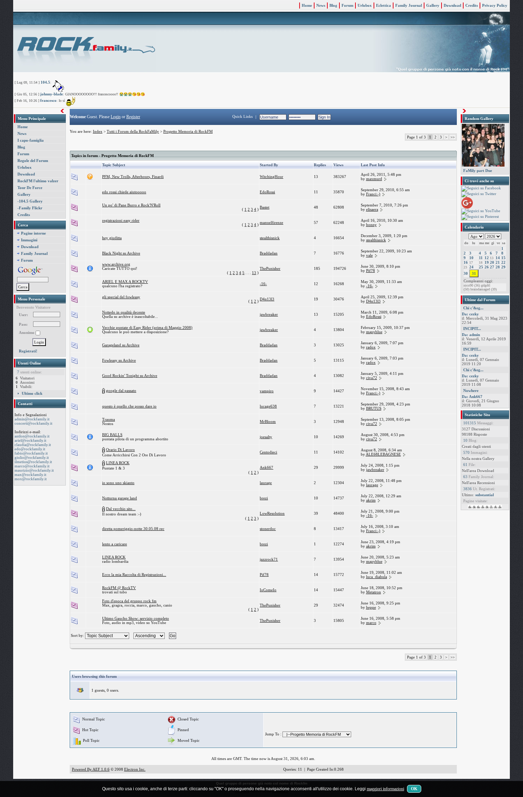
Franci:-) (373, 194)
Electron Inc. (135, 769)
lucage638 (268, 406)
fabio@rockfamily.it (31, 453)
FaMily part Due (477, 170)
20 (492, 262)
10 (471, 258)
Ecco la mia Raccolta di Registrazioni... (134, 574)
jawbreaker (269, 314)
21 (498, 262)
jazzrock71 (269, 559)
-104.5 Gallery (30, 201)
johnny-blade (51, 94)
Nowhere (471, 390)
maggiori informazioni (385, 788)
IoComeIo (268, 590)
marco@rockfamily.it (32, 466)
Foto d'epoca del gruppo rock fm (129, 601)
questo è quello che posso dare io (129, 406)
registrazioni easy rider (120, 220)
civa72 (371, 378)
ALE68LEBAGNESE (383, 454)
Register (133, 116)
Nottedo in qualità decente (123, 312)
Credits (471, 5)
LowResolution (272, 513)
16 (466, 262)
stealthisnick (270, 238)
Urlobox (365, 5)
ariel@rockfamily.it (30, 440)
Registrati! (28, 351)
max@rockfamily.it (30, 474)
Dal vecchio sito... (121, 509)
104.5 (45, 82)
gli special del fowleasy (121, 297)
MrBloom (268, 421)
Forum (347, 5)
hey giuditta (112, 238)
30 (466, 273)
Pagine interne (33, 233)
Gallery (432, 5)
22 (503, 262)
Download (452, 5)
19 (487, 262)
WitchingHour (271, 176)
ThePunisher (270, 268)
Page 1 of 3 (416, 137)
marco (371, 622)
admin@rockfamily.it (32, 419)
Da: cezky (470, 314)
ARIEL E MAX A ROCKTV (125, 281)
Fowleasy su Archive (119, 360)
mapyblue (374, 332)
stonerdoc (268, 528)
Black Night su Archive (121, 253)
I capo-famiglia (30, 140)
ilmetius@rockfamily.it (33, 462)
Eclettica (383, 5)
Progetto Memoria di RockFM (188, 131)
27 (492, 267)
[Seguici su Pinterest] (480, 217)
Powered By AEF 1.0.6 (91, 769)
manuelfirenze (271, 222)
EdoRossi (267, 192)
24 (471, 267)
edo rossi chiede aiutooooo (124, 192)
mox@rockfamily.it (31, 479)
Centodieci (268, 452)
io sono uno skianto (118, 483)
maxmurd (374, 179)
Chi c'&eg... (473, 308)
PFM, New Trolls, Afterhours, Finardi (133, 176)
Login (116, 116)
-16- (263, 284)
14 (498, 258)
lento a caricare (114, 544)
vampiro (267, 391)
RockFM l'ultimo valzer (37, 181)
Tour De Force (29, 187)
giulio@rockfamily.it (32, 457)
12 (487, 258)
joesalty (266, 437)
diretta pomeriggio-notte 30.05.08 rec (133, 528)
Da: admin (471, 334)
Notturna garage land (119, 498)
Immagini (29, 240)
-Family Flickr (29, 208)
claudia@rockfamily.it (33, 444)
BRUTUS (373, 408)
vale (369, 255)
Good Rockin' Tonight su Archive (129, 375)
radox (371, 347)
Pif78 (370, 270)
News (320, 5)
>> (452, 137)
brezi (264, 498)
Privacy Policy (494, 5)
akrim (371, 500)
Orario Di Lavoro (120, 449)
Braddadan (269, 253)
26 (487, 267)
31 (474, 273)
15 (503, 258)
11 (481, 258)
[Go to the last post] (385, 179)
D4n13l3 (267, 299)
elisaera (372, 209)
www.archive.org (116, 264)
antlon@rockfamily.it (32, 436)
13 (254, 273)
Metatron (373, 592)
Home (307, 5)
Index (97, 131)
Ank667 (266, 467)
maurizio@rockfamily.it (34, 470)
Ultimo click (32, 393)
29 (503, 267)
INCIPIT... (472, 328)
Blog (333, 5)
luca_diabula (376, 577)
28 (498, 267)
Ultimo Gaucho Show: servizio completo (135, 618)
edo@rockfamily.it (30, 449)
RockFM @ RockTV (119, 588)
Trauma (108, 419)
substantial (484, 495)
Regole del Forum (32, 160)
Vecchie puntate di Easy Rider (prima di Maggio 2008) (147, 327)
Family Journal (408, 5)
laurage (266, 483)
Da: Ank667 (472, 396)
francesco (48, 100)
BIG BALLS (112, 434)
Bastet (264, 207)
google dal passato (121, 390)
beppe (371, 607)
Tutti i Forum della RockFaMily (133, 131)
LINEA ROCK (118, 463)
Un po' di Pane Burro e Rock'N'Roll (131, 205)
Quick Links (242, 116)
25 (481, 267)
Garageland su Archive (120, 345)
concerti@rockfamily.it (33, 423)
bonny (371, 224)
